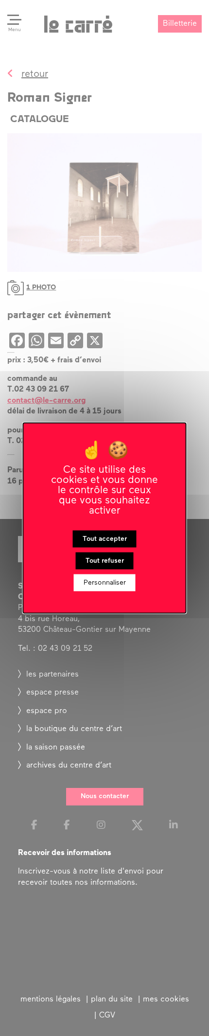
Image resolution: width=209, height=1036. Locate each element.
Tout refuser (105, 561)
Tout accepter (105, 539)
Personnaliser (105, 583)
